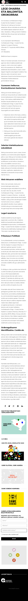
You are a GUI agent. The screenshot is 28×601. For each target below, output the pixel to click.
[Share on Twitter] (9, 406)
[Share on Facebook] (5, 406)
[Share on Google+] (13, 406)
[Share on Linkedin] (22, 406)
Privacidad (11, 588)
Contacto (17, 588)
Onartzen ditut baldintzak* (10, 534)
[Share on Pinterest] (17, 406)
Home (2, 5)
